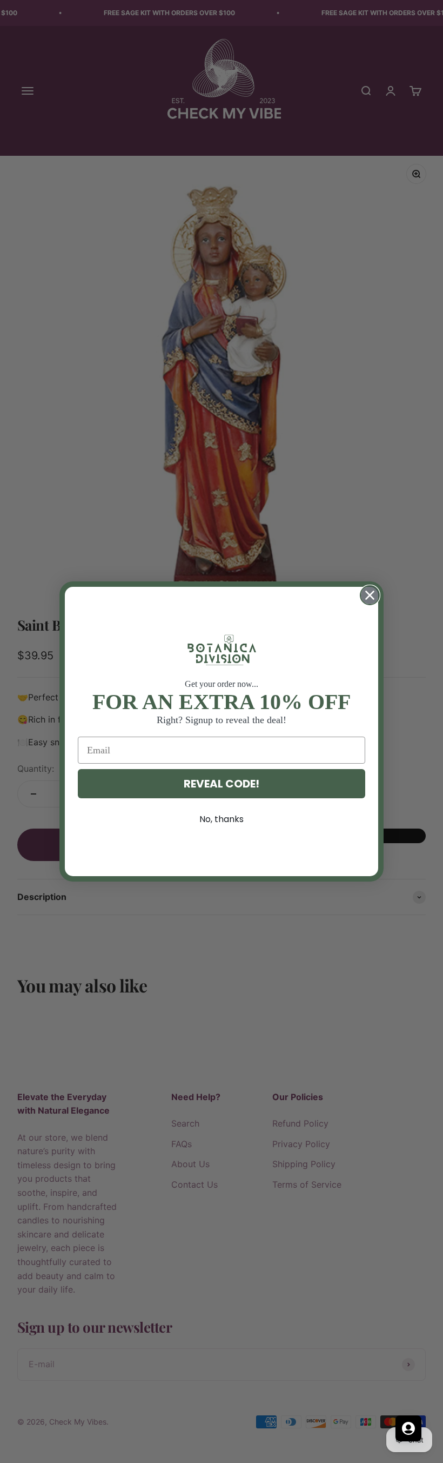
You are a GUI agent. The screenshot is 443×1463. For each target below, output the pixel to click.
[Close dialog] (369, 595)
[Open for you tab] (408, 1428)
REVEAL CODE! (221, 783)
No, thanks (221, 819)
